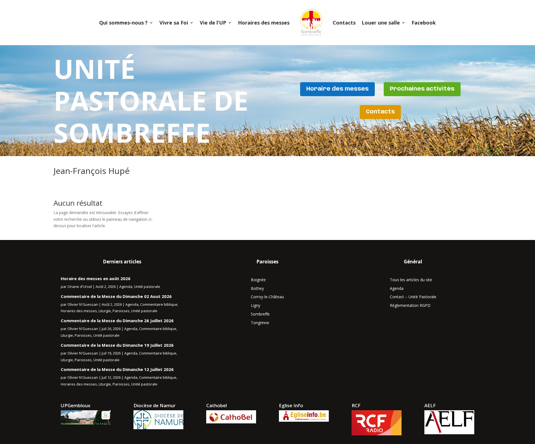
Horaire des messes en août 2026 (95, 278)
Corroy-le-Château (267, 296)
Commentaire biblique (158, 304)
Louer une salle (381, 22)
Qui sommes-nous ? (123, 22)
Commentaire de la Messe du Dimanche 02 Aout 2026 (116, 296)
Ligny (255, 305)
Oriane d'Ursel (79, 286)
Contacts (344, 22)
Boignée (258, 279)
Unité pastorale (147, 286)
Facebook (424, 22)
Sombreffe (260, 314)
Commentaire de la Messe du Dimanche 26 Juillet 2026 (117, 320)
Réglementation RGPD (410, 305)
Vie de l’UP (213, 22)
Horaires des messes (264, 22)
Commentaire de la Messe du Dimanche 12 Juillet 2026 (117, 369)
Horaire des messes (337, 89)
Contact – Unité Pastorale (413, 296)
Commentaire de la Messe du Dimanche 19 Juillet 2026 (117, 345)
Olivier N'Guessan (82, 304)
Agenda (125, 286)
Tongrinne (260, 322)
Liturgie (105, 310)
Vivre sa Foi (173, 22)
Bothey (257, 288)
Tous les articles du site (411, 279)
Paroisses (121, 310)
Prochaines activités (422, 89)
